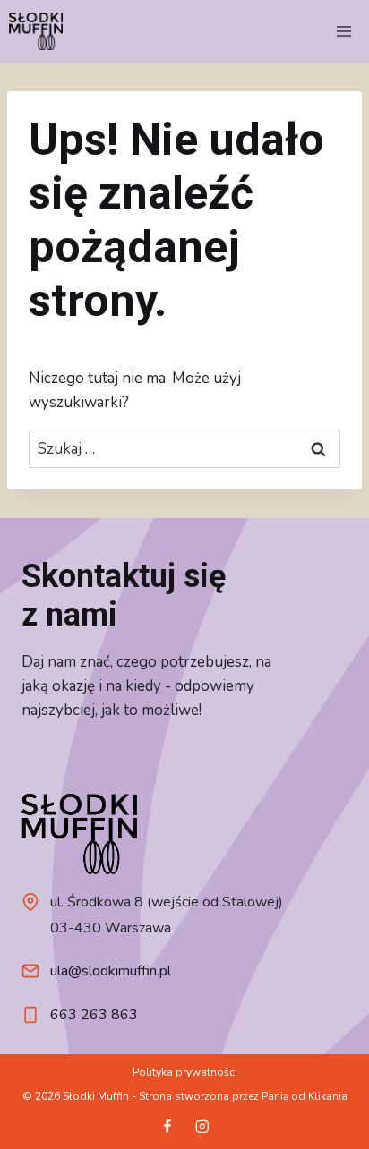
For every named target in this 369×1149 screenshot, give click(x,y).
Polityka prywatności (185, 1072)
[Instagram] (202, 1126)
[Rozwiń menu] (343, 31)
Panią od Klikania (305, 1096)
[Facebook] (167, 1126)
